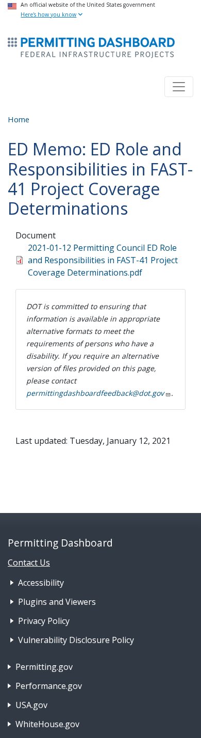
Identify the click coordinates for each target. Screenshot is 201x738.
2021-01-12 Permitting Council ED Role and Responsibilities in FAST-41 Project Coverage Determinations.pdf (103, 260)
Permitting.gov (44, 666)
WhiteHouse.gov (47, 724)
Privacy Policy (44, 621)
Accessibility (41, 582)
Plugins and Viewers (57, 601)
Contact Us (29, 562)
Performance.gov (48, 686)
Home (18, 119)
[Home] (91, 48)
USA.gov (31, 705)
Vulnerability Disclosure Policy (76, 640)
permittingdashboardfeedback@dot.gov (95, 393)
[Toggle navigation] (178, 86)
